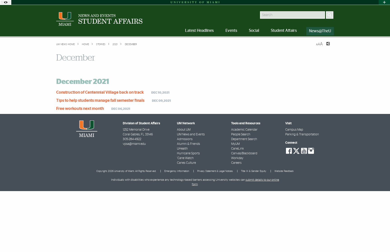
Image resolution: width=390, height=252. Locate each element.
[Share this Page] (325, 46)
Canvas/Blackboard (244, 153)
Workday (237, 158)
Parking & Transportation (302, 134)
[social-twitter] (296, 150)
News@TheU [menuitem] (320, 31)
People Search (240, 134)
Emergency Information (176, 171)
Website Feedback (284, 171)
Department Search (244, 139)
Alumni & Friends (188, 144)
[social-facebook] (289, 151)
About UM (183, 129)
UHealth (182, 148)
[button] (380, 239)
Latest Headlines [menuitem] (199, 31)
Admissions (185, 139)
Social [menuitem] (254, 31)
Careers (236, 162)
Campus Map (294, 129)
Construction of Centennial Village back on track (100, 92)
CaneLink (237, 148)
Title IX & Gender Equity (253, 171)
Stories (100, 44)
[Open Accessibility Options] (5, 2)
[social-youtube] (304, 151)
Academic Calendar (244, 129)
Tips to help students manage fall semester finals (100, 101)
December (130, 44)
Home (85, 44)
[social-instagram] (311, 151)
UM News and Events (191, 134)
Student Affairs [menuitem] (284, 31)
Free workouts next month (80, 109)
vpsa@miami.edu (134, 144)
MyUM (235, 144)
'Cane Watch (185, 158)
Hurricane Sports (188, 153)
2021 (115, 44)
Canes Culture (186, 162)
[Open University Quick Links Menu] (384, 2)
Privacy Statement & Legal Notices (215, 171)
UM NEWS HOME (65, 44)
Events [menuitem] (231, 31)
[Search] (329, 15)
